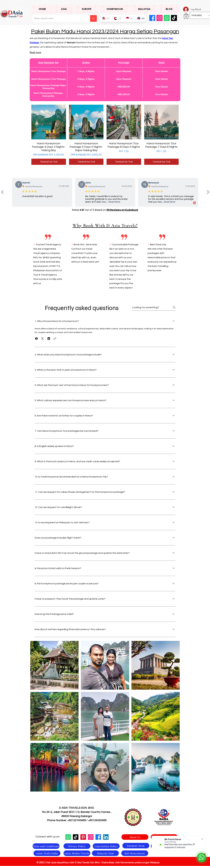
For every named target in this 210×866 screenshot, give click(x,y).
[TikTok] (75, 837)
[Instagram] (159, 18)
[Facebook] (152, 18)
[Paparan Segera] (48, 122)
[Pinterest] (83, 837)
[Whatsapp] (68, 837)
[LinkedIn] (106, 837)
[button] (64, 9)
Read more (35, 52)
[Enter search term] (93, 18)
